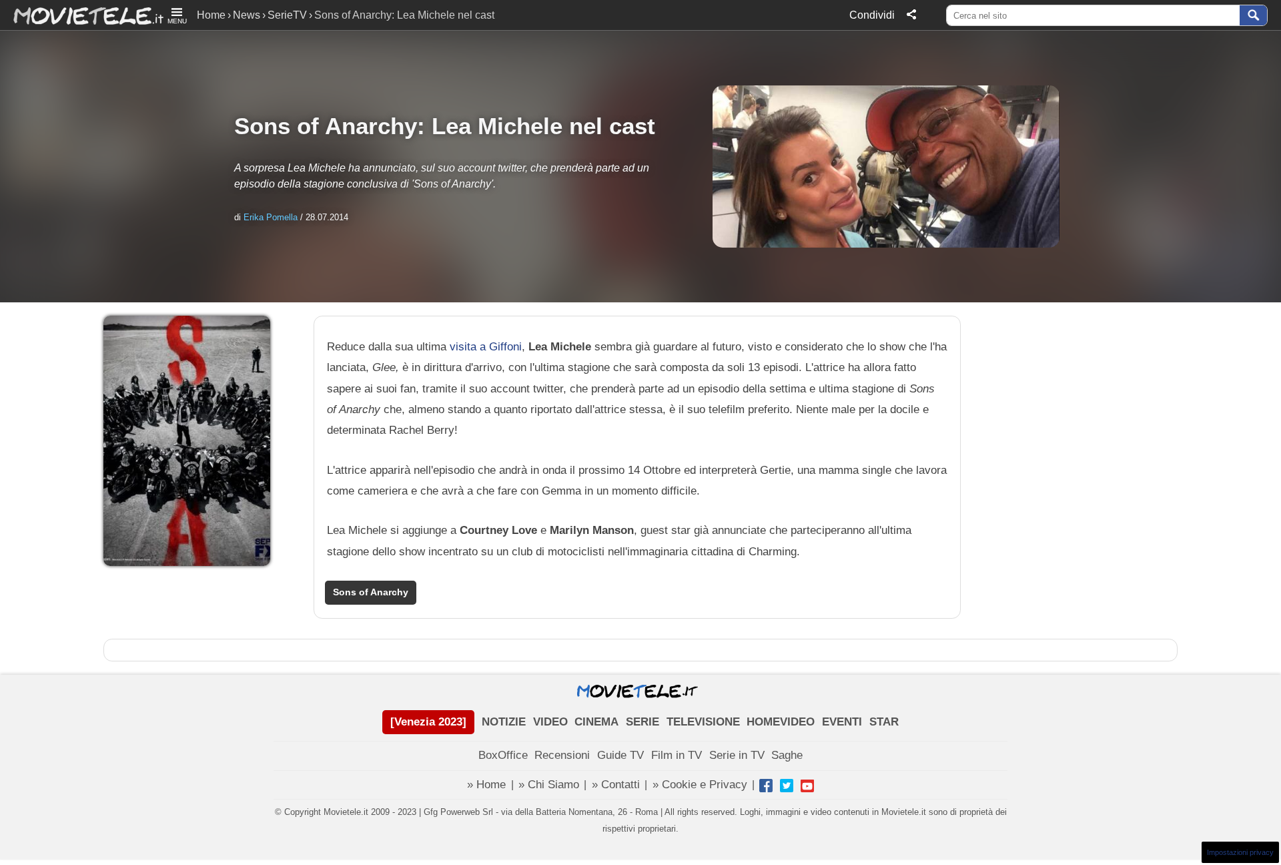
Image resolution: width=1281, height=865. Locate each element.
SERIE (642, 721)
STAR (884, 721)
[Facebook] (766, 785)
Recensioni (562, 755)
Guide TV (620, 755)
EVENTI (842, 721)
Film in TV (676, 755)
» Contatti (616, 784)
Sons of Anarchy (370, 592)
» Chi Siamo (548, 784)
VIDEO (550, 721)
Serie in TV (737, 755)
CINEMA (596, 721)
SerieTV (287, 15)
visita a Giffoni (486, 346)
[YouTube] (807, 785)
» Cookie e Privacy (700, 784)
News (246, 15)
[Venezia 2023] (428, 721)
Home (211, 15)
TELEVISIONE (703, 721)
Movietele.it (81, 15)
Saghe (787, 755)
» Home (486, 784)
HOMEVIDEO (781, 721)
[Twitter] (786, 785)
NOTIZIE (504, 721)
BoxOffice (503, 755)
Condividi (872, 15)
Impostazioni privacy (1240, 852)
